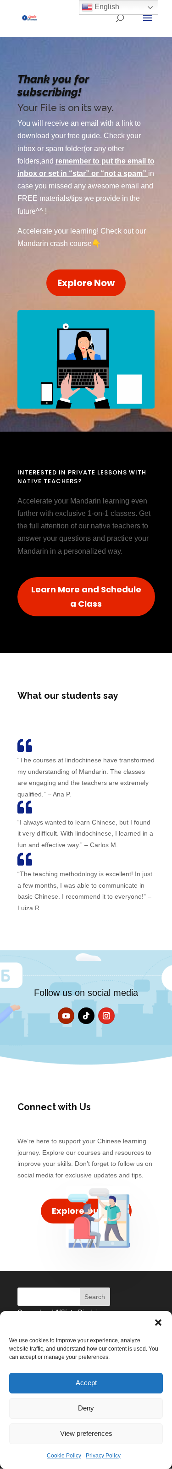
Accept (86, 1383)
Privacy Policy (103, 1455)
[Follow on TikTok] (86, 1015)
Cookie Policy (64, 1455)
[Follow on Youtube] (66, 1015)
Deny (86, 1408)
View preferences (86, 1433)
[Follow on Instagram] (106, 1015)
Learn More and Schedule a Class (86, 596)
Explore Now (86, 282)
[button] (158, 1322)
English (106, 7)
